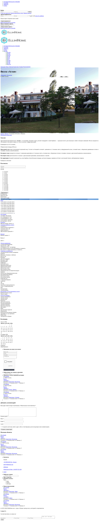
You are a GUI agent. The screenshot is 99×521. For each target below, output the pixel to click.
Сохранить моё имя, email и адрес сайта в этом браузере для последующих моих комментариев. (26, 426)
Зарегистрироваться (5, 21)
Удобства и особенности (7, 251)
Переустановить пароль (6, 26)
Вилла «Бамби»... (6, 387)
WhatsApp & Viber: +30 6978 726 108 (12, 469)
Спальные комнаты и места (7, 225)
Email (2, 421)
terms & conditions (39, 16)
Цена (7, 66)
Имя (2, 418)
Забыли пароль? (27, 13)
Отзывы (21, 66)
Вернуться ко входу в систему (8, 22)
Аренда (2, 133)
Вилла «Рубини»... (6, 379)
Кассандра (9, 75)
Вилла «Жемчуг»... (3, 445)
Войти (30, 11)
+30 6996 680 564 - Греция (9, 462)
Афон (16, 491)
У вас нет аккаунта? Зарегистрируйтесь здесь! (12, 13)
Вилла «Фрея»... (3, 451)
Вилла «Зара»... (3, 437)
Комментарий (4, 416)
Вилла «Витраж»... (6, 489)
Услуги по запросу (5, 295)
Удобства (11, 66)
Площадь (3, 222)
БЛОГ (4, 472)
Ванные (2, 234)
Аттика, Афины (12, 389)
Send (2, 519)
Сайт (2, 424)
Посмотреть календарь (6, 135)
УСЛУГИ (5, 3)
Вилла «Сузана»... (6, 496)
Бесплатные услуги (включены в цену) (10, 291)
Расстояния (3, 214)
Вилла (6, 133)
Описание (3, 66)
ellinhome (5, 467)
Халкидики (3, 75)
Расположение (26, 66)
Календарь (16, 66)
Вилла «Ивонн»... (6, 502)
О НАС (5, 5)
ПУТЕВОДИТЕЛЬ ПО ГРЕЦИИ (11, 1)
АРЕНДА (5, 4)
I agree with (36, 16)
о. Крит (10, 498)
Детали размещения (5, 243)
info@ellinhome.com (8, 464)
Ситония (17, 397)
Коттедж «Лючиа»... (6, 395)
